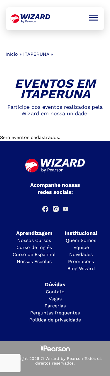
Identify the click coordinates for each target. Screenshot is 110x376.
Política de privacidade (55, 320)
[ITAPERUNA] (30, 19)
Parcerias (55, 306)
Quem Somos (81, 240)
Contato (55, 291)
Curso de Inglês (34, 247)
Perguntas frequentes (55, 313)
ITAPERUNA (36, 54)
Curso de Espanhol (34, 254)
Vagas (55, 299)
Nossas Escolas (34, 261)
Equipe (81, 247)
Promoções (81, 261)
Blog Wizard (81, 268)
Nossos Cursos (34, 240)
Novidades (81, 254)
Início (12, 54)
